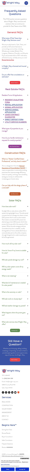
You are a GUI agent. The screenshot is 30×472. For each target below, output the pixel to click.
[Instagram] (6, 392)
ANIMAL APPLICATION (14, 107)
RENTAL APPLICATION (13, 104)
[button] (15, 146)
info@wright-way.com (12, 382)
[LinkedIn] (12, 392)
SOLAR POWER (7, 409)
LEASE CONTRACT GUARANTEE (12, 115)
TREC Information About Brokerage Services (12, 456)
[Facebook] (3, 392)
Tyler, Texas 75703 (7, 388)
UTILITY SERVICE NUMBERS (16, 122)
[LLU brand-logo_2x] (18, 392)
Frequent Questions (7, 444)
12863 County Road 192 (8, 385)
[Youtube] (15, 392)
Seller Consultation (7, 440)
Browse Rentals (6, 433)
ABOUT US (5, 416)
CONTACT (5, 420)
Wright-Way (13, 3)
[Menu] (26, 3)
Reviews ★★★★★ (7, 447)
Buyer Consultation (7, 437)
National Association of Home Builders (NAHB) (13, 167)
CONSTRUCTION (7, 405)
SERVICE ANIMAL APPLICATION (12, 111)
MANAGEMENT (7, 412)
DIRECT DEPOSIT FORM (14, 119)
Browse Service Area (8, 60)
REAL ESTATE (6, 402)
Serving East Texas (7, 430)
